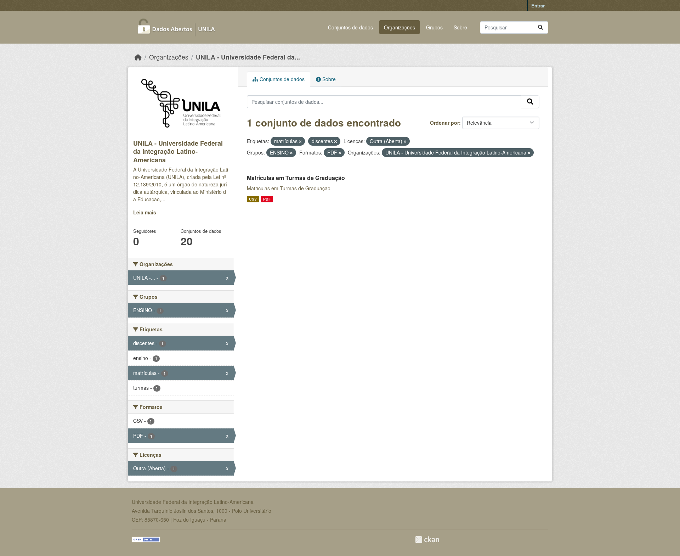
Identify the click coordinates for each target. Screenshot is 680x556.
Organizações (399, 27)
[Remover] (300, 141)
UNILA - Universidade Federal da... (248, 56)
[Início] (138, 56)
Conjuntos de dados (350, 27)
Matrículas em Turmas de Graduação (296, 178)
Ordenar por (444, 122)
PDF (267, 199)
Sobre (460, 27)
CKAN (427, 539)
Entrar (538, 5)
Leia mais (144, 212)
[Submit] (540, 27)
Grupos (434, 27)
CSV (253, 199)
